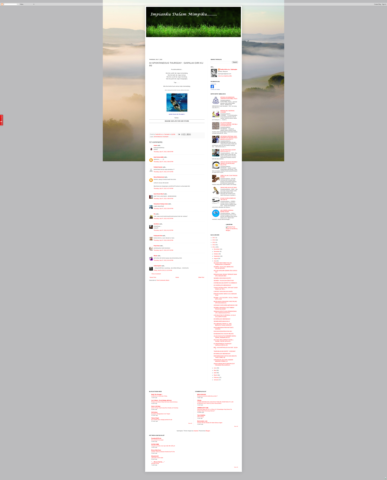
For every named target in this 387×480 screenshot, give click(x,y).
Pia (155, 214)
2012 (214, 244)
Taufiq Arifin (213, 84)
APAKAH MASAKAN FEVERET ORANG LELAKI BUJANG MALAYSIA (228, 163)
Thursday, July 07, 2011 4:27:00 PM (163, 188)
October (216, 254)
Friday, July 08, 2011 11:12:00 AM (163, 270)
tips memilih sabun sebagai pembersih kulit (161, 419)
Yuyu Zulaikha (201, 415)
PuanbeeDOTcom (156, 438)
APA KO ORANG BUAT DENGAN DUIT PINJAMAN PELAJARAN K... (224, 364)
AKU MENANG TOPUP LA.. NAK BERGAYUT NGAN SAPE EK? (223, 324)
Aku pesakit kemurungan (157, 439)
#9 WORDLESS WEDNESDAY (222, 319)
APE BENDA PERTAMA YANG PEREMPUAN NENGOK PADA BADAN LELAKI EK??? (228, 138)
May (215, 370)
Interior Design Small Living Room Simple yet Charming (164, 407)
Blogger (208, 431)
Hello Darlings (200, 416)
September (217, 256)
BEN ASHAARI (201, 394)
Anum (155, 145)
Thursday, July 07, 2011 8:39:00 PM (163, 240)
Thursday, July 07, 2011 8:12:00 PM (163, 230)
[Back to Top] (385, 478)
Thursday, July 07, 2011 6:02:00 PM (163, 218)
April (215, 372)
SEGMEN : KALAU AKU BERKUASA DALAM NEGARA (223, 267)
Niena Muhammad (159, 177)
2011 (214, 247)
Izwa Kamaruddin (159, 157)
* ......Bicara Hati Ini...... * (158, 462)
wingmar (196, 431)
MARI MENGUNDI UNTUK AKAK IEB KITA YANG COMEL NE (225, 356)
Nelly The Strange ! (156, 394)
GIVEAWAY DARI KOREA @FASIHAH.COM (225, 305)
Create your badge (215, 89)
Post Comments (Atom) (163, 280)
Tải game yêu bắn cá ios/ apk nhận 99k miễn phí (163, 445)
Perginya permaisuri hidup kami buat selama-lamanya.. (164, 401)
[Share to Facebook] (188, 134)
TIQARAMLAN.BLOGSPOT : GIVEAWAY (225, 351)
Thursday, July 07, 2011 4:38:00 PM (163, 198)
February (216, 377)
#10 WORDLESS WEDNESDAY (222, 285)
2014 (214, 240)
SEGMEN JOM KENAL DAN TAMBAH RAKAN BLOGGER (224, 308)
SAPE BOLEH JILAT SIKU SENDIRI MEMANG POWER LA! (223, 360)
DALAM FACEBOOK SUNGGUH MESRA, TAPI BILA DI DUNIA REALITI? (228, 124)
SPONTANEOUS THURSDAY (161, 136)
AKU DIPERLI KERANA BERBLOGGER (226, 211)
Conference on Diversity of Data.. (159, 396)
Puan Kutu (157, 245)
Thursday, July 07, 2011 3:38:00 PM (163, 151)
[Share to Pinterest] (190, 134)
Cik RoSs (156, 224)
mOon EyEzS (157, 266)
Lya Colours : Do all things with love (161, 400)
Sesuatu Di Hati (155, 463)
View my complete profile (225, 76)
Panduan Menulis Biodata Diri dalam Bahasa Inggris (209, 422)
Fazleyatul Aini (158, 235)
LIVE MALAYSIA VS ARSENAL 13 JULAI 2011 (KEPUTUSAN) (225, 315)
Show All (190, 423)
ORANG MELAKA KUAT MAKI (228, 187)
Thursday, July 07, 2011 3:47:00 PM (163, 171)
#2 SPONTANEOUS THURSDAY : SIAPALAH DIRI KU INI (223, 344)
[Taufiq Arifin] (212, 88)
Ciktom (199, 400)
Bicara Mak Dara (156, 450)
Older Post (201, 277)
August (216, 258)
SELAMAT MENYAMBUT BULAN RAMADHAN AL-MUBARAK (223, 263)
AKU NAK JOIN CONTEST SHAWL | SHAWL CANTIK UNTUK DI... (223, 340)
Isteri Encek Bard (159, 194)
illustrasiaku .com (202, 421)
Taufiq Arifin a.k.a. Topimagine (162, 134)
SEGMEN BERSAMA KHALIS (222, 321)
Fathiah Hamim (158, 167)
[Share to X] (186, 134)
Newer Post (153, 277)
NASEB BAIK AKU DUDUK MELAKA (224, 333)
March (216, 375)
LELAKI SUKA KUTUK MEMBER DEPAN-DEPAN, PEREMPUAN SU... (225, 336)
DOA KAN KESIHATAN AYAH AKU (223, 331)
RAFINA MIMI (155, 444)
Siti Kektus (154, 412)
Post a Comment (156, 274)
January (216, 380)
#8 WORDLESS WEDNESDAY (222, 353)
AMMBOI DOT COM (202, 408)
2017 (214, 237)
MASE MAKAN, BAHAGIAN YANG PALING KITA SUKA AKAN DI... (225, 302)
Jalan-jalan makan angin (157, 457)
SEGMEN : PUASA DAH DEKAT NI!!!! (224, 280)
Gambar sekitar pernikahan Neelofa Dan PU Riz (163, 451)
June (215, 368)
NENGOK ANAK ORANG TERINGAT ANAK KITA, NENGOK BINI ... (225, 275)
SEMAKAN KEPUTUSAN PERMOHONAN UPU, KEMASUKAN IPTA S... (225, 312)
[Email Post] (179, 134)
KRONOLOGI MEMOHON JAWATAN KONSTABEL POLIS (228, 98)
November (217, 251)
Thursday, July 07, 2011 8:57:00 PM (163, 250)
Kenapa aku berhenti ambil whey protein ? (207, 396)
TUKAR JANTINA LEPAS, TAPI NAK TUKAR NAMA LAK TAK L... (226, 288)
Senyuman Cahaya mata (161, 204)
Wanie (155, 255)
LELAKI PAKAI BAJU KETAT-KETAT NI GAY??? (228, 150)
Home (177, 277)
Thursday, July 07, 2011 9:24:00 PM (163, 260)
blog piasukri (155, 456)
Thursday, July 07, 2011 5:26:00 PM (163, 208)
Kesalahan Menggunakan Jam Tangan (160, 413)
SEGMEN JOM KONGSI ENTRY (222, 278)
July (215, 261)
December (217, 249)
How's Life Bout (155, 406)
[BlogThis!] (184, 134)
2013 (214, 242)
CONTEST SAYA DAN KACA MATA (223, 291)
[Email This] (182, 134)
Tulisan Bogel (155, 418)
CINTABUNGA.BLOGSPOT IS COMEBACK (225, 283)
